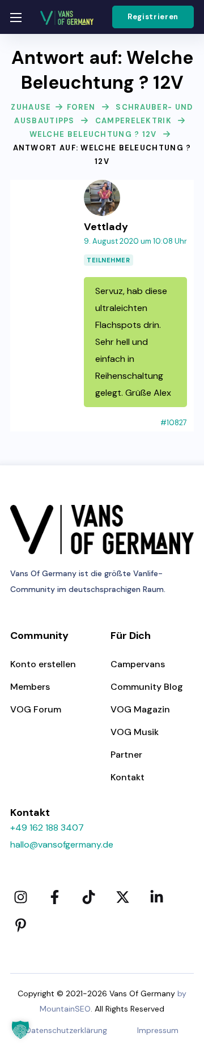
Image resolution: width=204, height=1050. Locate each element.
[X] (122, 897)
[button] (153, 17)
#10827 (173, 422)
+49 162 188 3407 (47, 827)
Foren (81, 107)
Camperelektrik (133, 121)
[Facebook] (54, 897)
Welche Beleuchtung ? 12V (93, 134)
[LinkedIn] (156, 897)
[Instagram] (20, 897)
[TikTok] (88, 897)
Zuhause (31, 107)
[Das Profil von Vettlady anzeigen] (102, 186)
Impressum (157, 1030)
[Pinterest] (20, 925)
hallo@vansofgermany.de (61, 844)
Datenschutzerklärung (66, 1030)
